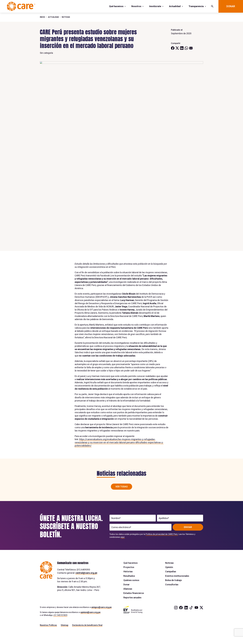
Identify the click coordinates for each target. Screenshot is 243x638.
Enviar (188, 527)
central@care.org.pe (86, 573)
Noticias (66, 17)
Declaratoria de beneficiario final (87, 625)
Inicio (42, 17)
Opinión (169, 567)
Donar (230, 6)
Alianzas (127, 588)
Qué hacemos (116, 6)
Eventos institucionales (177, 576)
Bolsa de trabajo (173, 580)
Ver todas (121, 486)
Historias (128, 571)
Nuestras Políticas (48, 625)
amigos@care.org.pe (101, 607)
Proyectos (128, 567)
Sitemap (64, 625)
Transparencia (196, 6)
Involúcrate (155, 6)
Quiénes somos (131, 580)
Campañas (170, 571)
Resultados (129, 576)
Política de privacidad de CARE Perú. (162, 534)
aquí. (123, 537)
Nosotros (136, 6)
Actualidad (175, 6)
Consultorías (171, 584)
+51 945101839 (60, 615)
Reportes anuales (132, 597)
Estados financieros (133, 593)
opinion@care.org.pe (90, 612)
